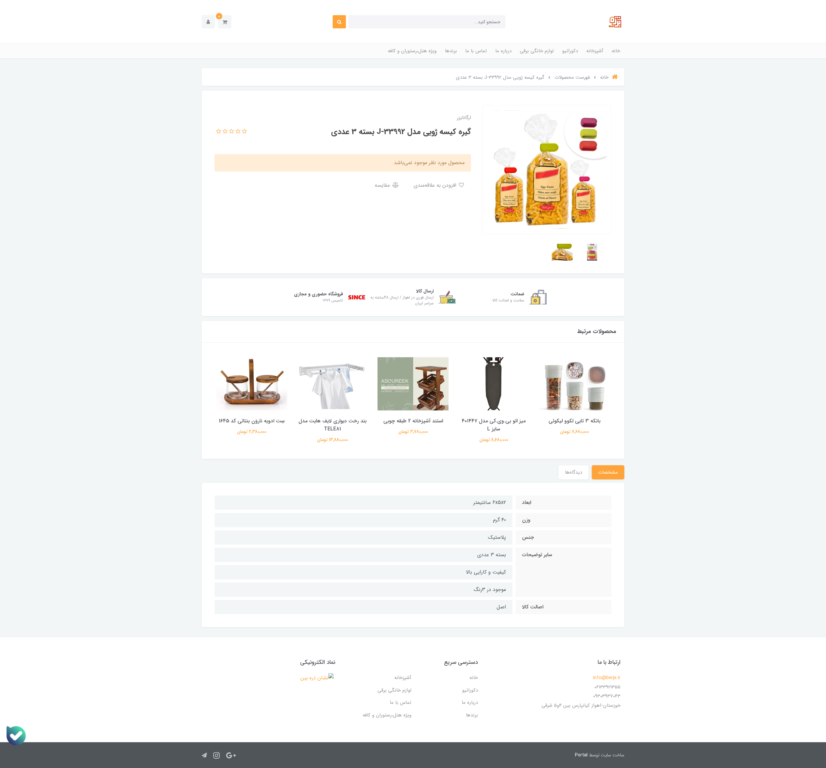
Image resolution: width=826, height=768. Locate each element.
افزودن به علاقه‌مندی (436, 185)
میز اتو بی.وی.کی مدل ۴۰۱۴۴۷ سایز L (494, 425)
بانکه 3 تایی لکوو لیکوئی (574, 421)
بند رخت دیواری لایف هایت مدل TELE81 (332, 425)
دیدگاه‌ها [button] (573, 472)
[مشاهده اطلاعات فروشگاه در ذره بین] (317, 678)
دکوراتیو (570, 51)
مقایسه (383, 185)
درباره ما (503, 51)
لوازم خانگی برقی (537, 51)
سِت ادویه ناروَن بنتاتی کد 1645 (252, 421)
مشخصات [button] (608, 472)
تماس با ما (476, 51)
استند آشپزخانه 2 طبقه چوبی (413, 421)
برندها (451, 51)
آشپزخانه (594, 51)
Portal (581, 755)
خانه (616, 51)
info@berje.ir (606, 678)
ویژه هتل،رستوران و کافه (412, 51)
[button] (224, 21)
